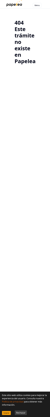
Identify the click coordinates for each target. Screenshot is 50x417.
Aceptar (6, 413)
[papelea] (14, 5)
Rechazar (20, 412)
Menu (37, 5)
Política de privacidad (12, 401)
